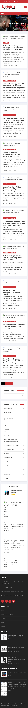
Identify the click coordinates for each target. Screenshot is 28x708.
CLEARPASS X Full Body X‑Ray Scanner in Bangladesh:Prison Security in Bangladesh (14, 223)
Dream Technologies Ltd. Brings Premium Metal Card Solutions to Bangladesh (13, 361)
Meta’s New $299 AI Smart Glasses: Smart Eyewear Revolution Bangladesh (12, 189)
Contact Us (4, 618)
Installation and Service (9, 449)
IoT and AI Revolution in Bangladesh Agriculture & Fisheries (12, 292)
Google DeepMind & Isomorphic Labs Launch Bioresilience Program (12, 154)
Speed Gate (7, 466)
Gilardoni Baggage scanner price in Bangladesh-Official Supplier (12, 440)
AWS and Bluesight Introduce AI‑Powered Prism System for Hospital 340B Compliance (13, 120)
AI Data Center (7, 412)
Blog (2, 622)
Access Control (8, 408)
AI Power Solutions (8, 418)
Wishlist (3, 626)
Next (11, 383)
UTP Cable (6, 478)
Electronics (12, 80)
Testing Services (8, 470)
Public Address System (10, 461)
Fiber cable (6, 435)
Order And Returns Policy (7, 614)
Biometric (6, 42)
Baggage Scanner (8, 424)
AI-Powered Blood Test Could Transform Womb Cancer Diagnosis (14, 326)
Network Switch (8, 457)
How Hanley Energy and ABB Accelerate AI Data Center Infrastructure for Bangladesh (14, 86)
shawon (5, 65)
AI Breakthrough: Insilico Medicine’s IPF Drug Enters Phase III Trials (12, 258)
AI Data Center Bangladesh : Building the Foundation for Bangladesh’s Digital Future (13, 48)
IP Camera (6, 453)
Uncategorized (7, 474)
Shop (2, 610)
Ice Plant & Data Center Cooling (12, 445)
